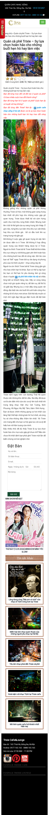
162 (29, 82)
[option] (24, 527)
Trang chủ (7, 33)
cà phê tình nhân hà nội (28, 276)
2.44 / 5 (23, 82)
